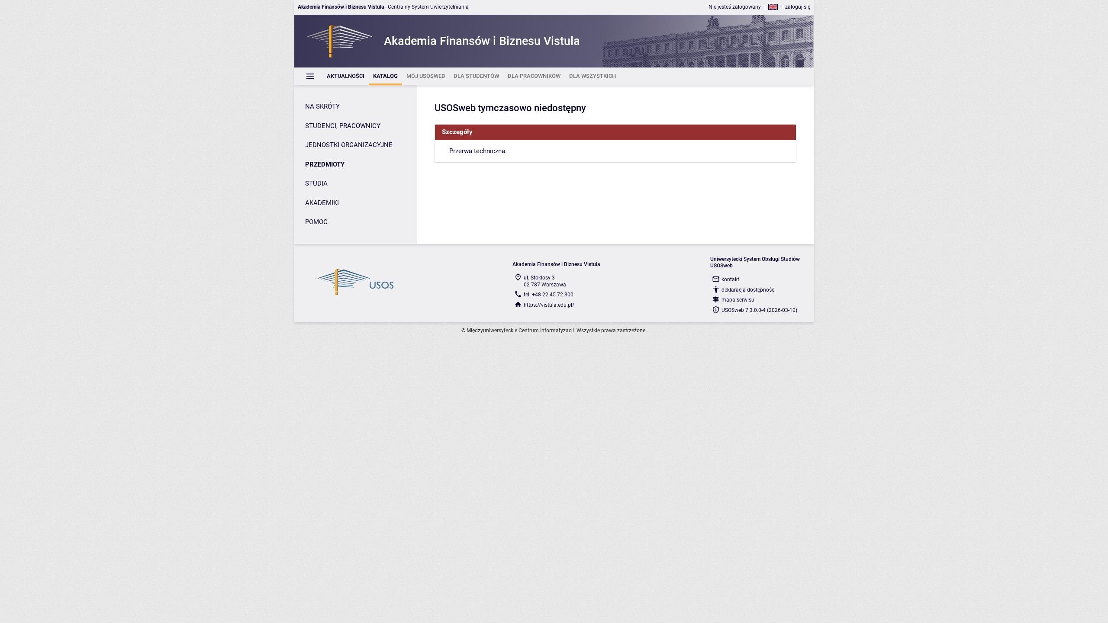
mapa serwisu (737, 300)
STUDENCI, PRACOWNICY (342, 126)
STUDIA (316, 183)
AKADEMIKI (322, 203)
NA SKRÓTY (322, 106)
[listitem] (345, 76)
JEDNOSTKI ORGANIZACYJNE (349, 145)
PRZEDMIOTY (325, 164)
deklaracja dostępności (748, 290)
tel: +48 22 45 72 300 (548, 295)
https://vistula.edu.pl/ (549, 305)
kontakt (730, 279)
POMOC (316, 222)
